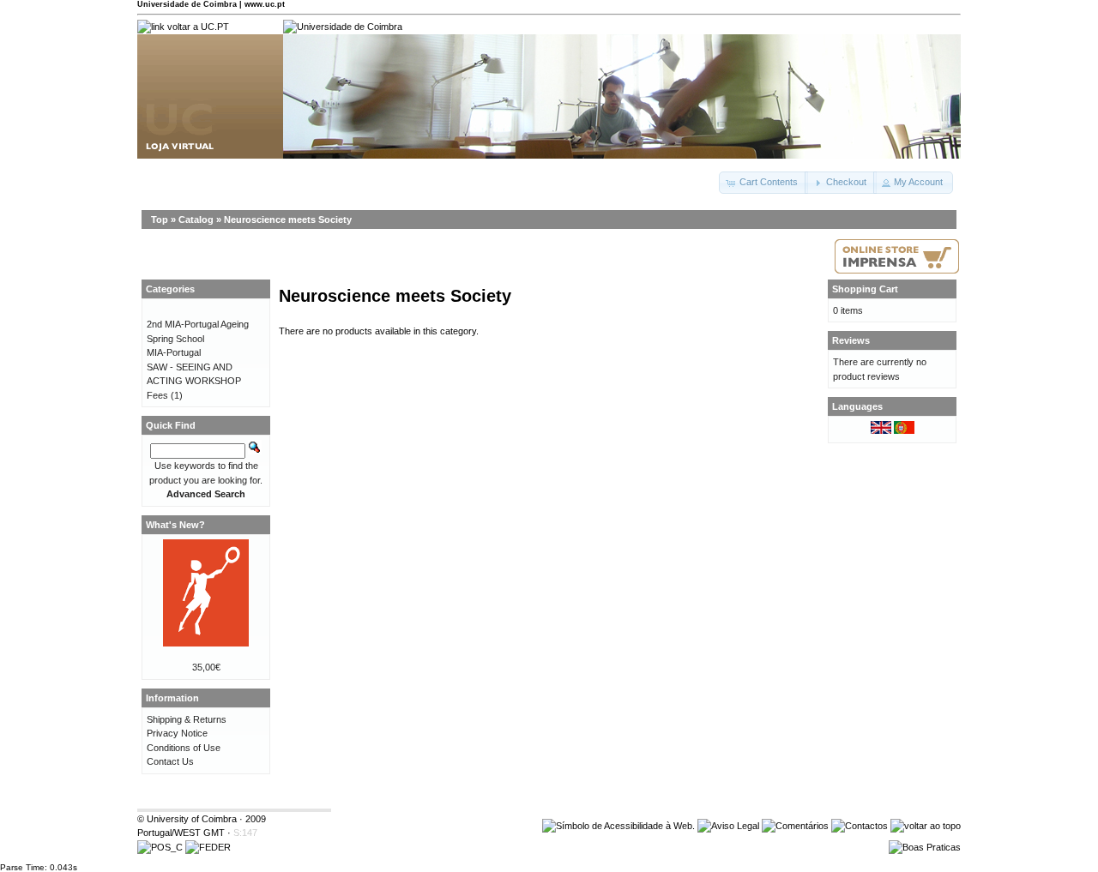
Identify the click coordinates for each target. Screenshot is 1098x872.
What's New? (175, 525)
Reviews (851, 340)
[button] (763, 182)
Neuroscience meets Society (288, 219)
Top (159, 219)
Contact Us (170, 761)
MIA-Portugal (174, 352)
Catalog (196, 219)
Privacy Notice (177, 733)
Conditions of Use (183, 748)
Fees (157, 395)
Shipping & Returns (186, 719)
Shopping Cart (865, 289)
